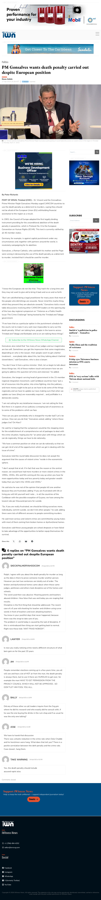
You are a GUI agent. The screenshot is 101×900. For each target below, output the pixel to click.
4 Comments (75, 336)
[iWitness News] (8, 823)
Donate (83, 301)
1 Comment (74, 350)
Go (96, 220)
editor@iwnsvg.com (12, 847)
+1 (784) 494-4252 (12, 843)
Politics (5, 62)
